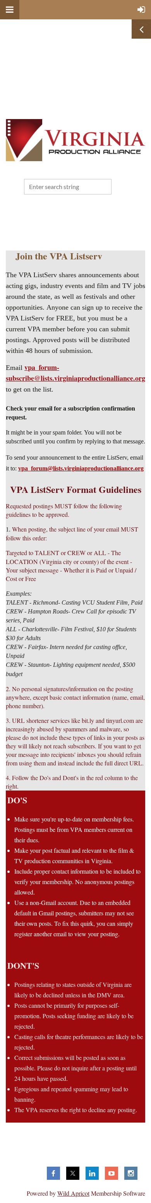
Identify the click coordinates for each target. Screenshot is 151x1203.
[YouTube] (111, 1173)
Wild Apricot (73, 1193)
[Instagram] (130, 1173)
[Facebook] (53, 1173)
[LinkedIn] (92, 1173)
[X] (72, 1173)
